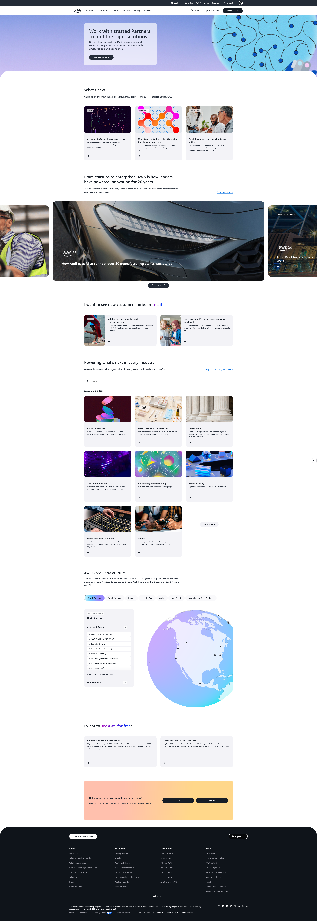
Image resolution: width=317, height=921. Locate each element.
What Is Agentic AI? (77, 863)
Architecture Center (123, 872)
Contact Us (211, 853)
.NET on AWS (166, 863)
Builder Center (166, 853)
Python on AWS (167, 867)
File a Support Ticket (215, 858)
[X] (219, 906)
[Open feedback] (314, 460)
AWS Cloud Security (78, 872)
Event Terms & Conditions (217, 891)
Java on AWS (166, 872)
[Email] (247, 906)
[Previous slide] (151, 285)
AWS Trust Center (122, 863)
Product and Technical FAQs (127, 877)
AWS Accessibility (213, 877)
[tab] (95, 598)
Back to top (157, 896)
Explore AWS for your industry (219, 369)
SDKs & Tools (166, 858)
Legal (208, 882)
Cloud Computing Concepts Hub (83, 867)
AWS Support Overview (216, 872)
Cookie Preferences (123, 912)
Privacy (72, 912)
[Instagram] (231, 906)
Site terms (83, 912)
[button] (103, 10)
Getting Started (121, 853)
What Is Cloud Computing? (81, 858)
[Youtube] (239, 906)
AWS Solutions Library (124, 867)
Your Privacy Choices (98, 912)
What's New (74, 877)
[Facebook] (223, 906)
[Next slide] (166, 285)
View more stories (225, 192)
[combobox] (159, 304)
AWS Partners (121, 886)
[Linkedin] (227, 906)
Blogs (71, 882)
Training (118, 858)
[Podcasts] (243, 906)
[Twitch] (235, 906)
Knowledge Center (214, 867)
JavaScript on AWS (168, 882)
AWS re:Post (211, 863)
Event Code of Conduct (216, 886)
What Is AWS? (75, 853)
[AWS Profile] (241, 3)
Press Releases (75, 886)
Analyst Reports (122, 882)
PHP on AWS (166, 877)
